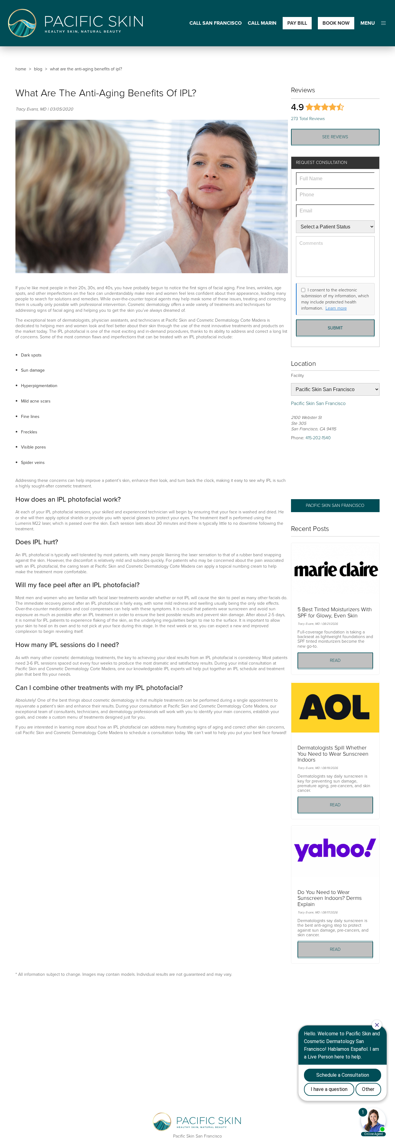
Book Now (336, 23)
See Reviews (335, 137)
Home (20, 69)
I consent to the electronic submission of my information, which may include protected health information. (335, 299)
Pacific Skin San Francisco (335, 505)
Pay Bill (297, 23)
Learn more (336, 308)
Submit (335, 328)
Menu (367, 23)
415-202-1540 (318, 438)
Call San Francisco (215, 23)
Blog (38, 69)
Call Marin (262, 23)
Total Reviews (308, 118)
